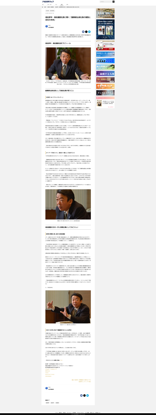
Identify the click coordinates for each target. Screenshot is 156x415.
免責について (92, 412)
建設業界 (47, 402)
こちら (61, 360)
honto (46, 372)
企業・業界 (49, 4)
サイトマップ (69, 412)
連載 (67, 4)
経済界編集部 (51, 27)
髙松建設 (57, 402)
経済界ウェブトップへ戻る (85, 381)
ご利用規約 (74, 412)
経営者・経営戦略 (50, 10)
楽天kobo (47, 370)
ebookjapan (48, 376)
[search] (114, 2)
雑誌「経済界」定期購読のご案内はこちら (81, 379)
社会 (56, 4)
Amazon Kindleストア (51, 369)
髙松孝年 (52, 402)
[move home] (42, 7)
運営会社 (60, 412)
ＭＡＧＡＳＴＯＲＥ (49, 374)
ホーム (57, 412)
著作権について (97, 412)
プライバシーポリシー (80, 412)
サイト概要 (87, 412)
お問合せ (64, 412)
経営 (62, 4)
